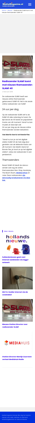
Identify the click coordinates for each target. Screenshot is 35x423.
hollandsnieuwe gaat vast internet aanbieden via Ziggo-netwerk (15, 260)
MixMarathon (21, 173)
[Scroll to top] (32, 420)
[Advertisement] (17, 34)
